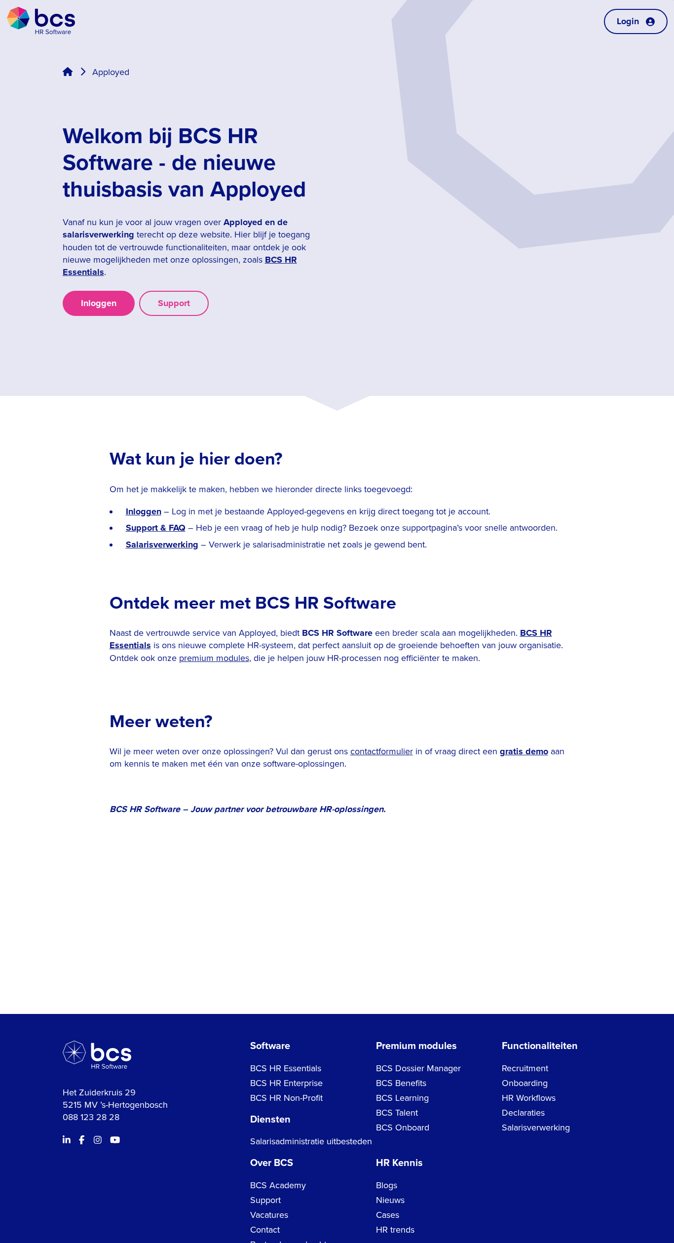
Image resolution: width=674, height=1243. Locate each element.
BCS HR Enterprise (286, 1083)
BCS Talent (397, 1112)
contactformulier (381, 751)
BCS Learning (402, 1097)
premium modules (214, 658)
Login (628, 21)
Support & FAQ (156, 527)
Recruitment (525, 1068)
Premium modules (416, 1046)
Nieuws (390, 1200)
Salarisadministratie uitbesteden (311, 1141)
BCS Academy (278, 1185)
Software (270, 1046)
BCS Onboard (402, 1127)
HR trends (395, 1229)
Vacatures (269, 1214)
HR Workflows (529, 1097)
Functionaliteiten (540, 1046)
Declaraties (523, 1112)
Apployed (110, 72)
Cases (387, 1214)
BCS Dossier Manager (418, 1068)
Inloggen (98, 303)
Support (174, 303)
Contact (265, 1229)
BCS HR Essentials (285, 1068)
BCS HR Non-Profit (286, 1097)
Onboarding (525, 1083)
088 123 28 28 (91, 1117)
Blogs (386, 1185)
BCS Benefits (401, 1083)
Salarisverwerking (162, 544)
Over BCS (271, 1163)
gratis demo (524, 751)
